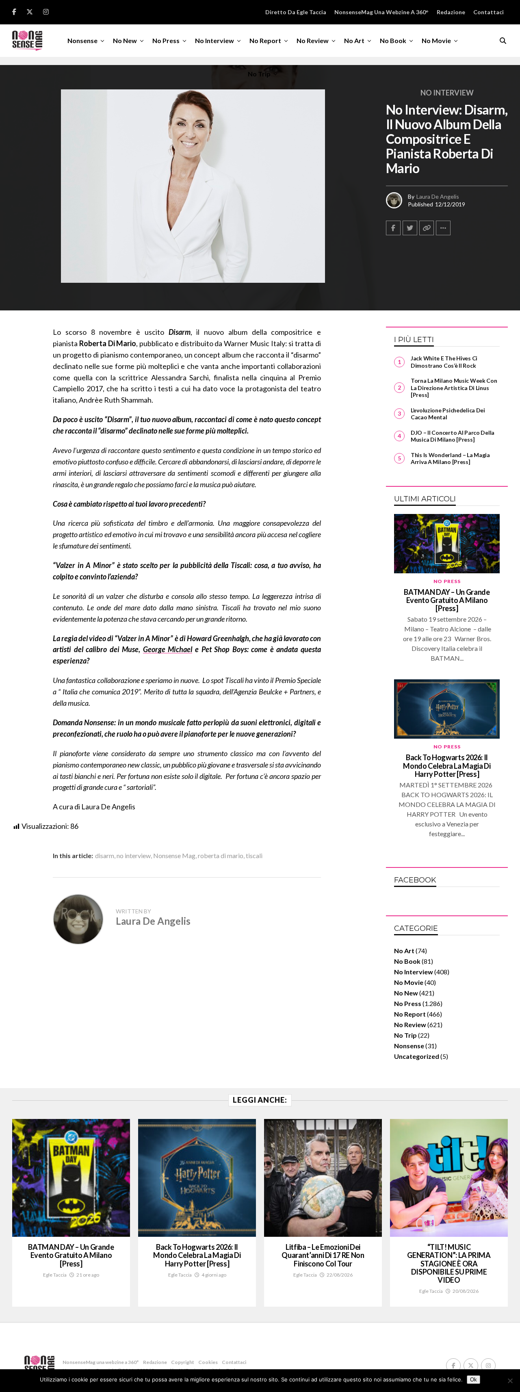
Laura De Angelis (437, 196)
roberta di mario (220, 855)
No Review (313, 40)
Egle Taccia (55, 1275)
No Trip (259, 74)
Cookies (208, 1362)
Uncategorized (416, 1056)
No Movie (436, 40)
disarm (104, 855)
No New (125, 40)
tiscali (254, 855)
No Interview (214, 40)
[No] (510, 1381)
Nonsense (82, 40)
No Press (166, 40)
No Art (354, 40)
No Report (265, 40)
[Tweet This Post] (410, 228)
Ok (473, 1380)
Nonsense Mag (174, 855)
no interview (134, 855)
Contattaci (488, 12)
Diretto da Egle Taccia (295, 12)
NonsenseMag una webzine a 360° (381, 12)
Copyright (182, 1362)
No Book (393, 40)
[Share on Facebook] (393, 228)
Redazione (451, 12)
